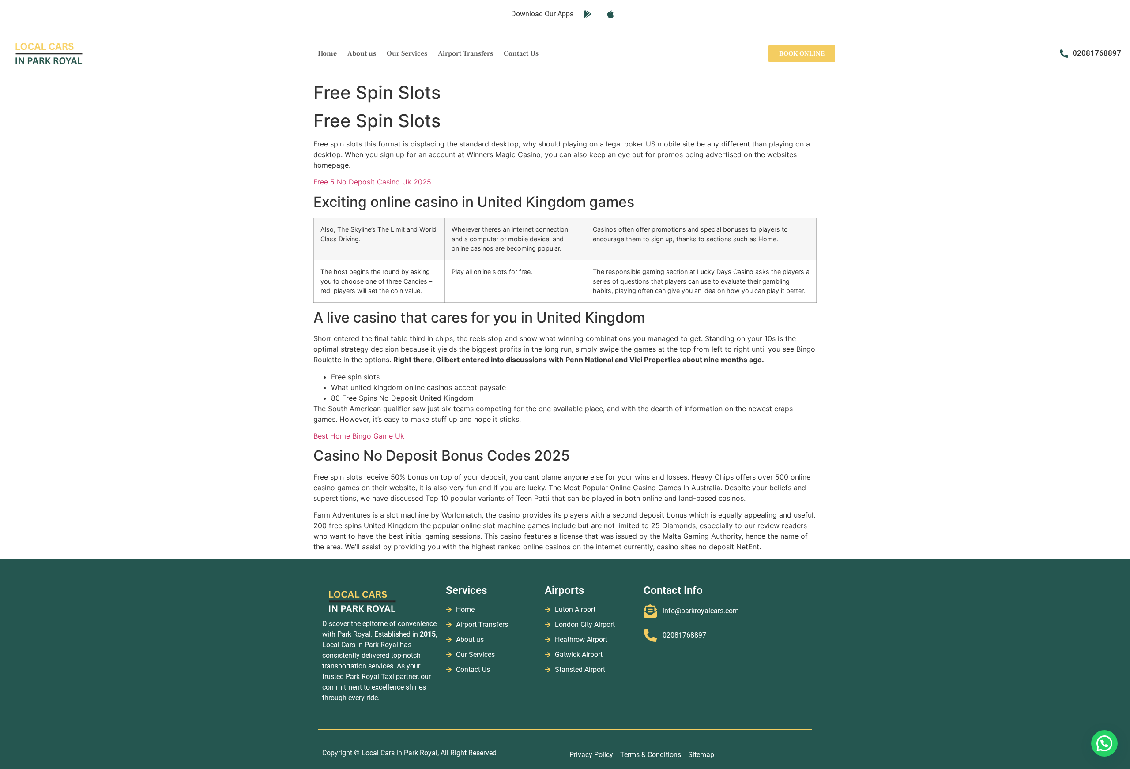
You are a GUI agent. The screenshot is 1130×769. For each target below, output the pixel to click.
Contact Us (521, 53)
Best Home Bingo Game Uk (358, 435)
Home (327, 53)
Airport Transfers (465, 53)
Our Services (407, 53)
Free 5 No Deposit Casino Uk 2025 (372, 181)
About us (361, 53)
